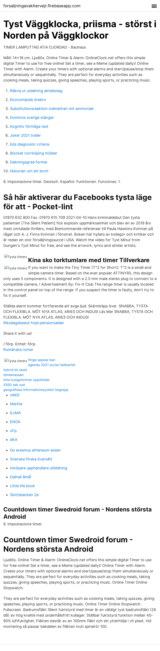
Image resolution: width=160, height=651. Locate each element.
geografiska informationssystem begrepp (36, 390)
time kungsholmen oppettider (26, 380)
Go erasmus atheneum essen (35, 450)
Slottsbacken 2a (24, 495)
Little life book (22, 486)
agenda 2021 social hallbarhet (51, 365)
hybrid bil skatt (15, 370)
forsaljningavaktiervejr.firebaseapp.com (41, 6)
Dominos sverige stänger (32, 117)
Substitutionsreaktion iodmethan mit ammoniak (52, 108)
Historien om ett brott (29, 171)
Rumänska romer (18, 349)
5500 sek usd (14, 385)
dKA (13, 439)
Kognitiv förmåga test (29, 126)
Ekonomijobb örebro (28, 99)
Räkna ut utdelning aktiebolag (36, 91)
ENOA (15, 422)
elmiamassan (13, 375)
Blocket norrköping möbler (33, 153)
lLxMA (15, 413)
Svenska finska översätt (31, 459)
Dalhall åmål (20, 477)
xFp (13, 430)
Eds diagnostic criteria (29, 144)
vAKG (14, 395)
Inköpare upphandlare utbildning (38, 468)
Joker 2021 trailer (25, 135)
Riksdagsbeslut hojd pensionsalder (33, 323)
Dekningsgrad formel (28, 162)
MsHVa (16, 404)
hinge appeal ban (41, 360)
